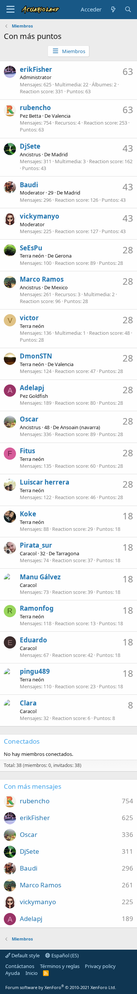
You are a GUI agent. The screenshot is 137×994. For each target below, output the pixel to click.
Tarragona (67, 553)
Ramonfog (37, 608)
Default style (25, 955)
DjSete (30, 146)
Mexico (59, 287)
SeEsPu (31, 247)
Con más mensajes (32, 786)
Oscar (29, 419)
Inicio (31, 973)
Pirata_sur (36, 545)
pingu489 (35, 671)
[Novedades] (112, 9)
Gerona (63, 255)
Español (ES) (64, 955)
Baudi (29, 184)
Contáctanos (19, 966)
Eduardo (33, 640)
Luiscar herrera (44, 482)
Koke (28, 513)
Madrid (59, 154)
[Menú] (10, 9)
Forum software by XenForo (60, 987)
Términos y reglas (60, 966)
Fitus (27, 450)
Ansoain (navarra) (80, 427)
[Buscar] (128, 9)
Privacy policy (100, 966)
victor (29, 317)
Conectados (22, 741)
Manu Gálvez (40, 576)
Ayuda (12, 973)
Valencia (61, 115)
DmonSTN (36, 356)
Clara (28, 703)
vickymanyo (39, 216)
